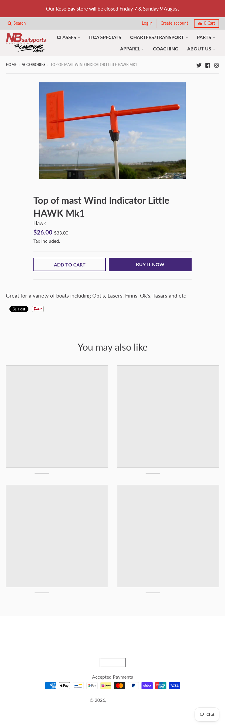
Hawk (39, 223)
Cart (209, 23)
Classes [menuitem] (66, 37)
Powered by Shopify (112, 707)
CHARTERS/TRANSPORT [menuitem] (157, 37)
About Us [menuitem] (199, 48)
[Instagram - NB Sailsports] (216, 64)
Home (11, 64)
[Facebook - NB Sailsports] (207, 64)
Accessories (33, 64)
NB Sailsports (121, 700)
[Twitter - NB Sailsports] (199, 64)
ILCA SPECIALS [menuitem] (105, 37)
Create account (174, 23)
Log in (147, 23)
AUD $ (109, 662)
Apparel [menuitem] (130, 48)
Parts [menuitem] (204, 37)
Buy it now (150, 264)
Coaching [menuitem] (165, 48)
